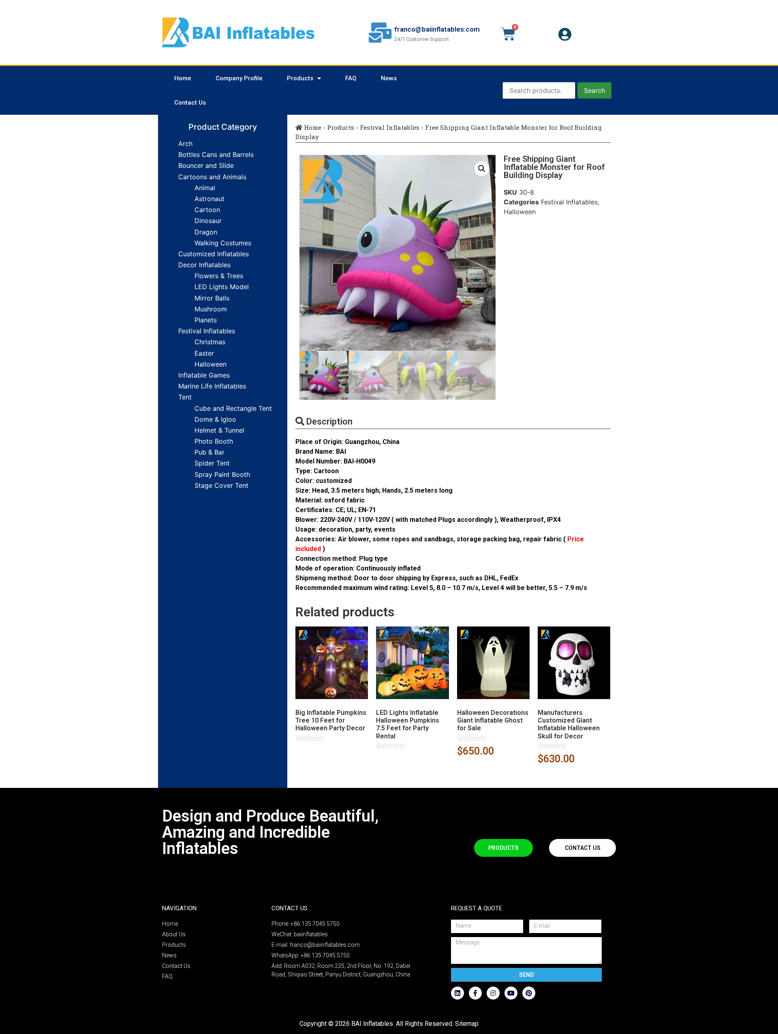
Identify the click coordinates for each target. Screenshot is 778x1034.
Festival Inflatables (206, 331)
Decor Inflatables (204, 265)
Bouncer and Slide (206, 165)
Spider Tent (212, 463)
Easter (204, 353)
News (389, 78)
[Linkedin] (457, 993)
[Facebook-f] (475, 993)
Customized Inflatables (213, 254)
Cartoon (207, 210)
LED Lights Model (221, 287)
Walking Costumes (222, 243)
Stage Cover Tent (221, 485)
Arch (185, 143)
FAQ (351, 78)
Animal (204, 188)
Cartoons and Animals (212, 177)
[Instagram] (493, 993)
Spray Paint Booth (222, 474)
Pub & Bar (209, 452)
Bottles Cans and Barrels (216, 154)
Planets (205, 320)
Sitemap (467, 1024)
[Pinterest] (528, 993)
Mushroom (210, 309)
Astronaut (209, 199)
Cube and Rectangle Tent (233, 408)
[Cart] (508, 34)
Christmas (209, 342)
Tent (185, 397)
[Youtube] (510, 993)
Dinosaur (208, 221)
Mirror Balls (211, 298)
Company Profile (239, 78)
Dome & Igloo (215, 419)
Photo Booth (213, 441)
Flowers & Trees (218, 276)
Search (594, 90)
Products (300, 78)
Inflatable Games (204, 375)
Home (182, 78)
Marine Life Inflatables (212, 386)
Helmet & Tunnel (219, 430)
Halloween (210, 364)
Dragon (205, 232)
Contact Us (190, 102)
